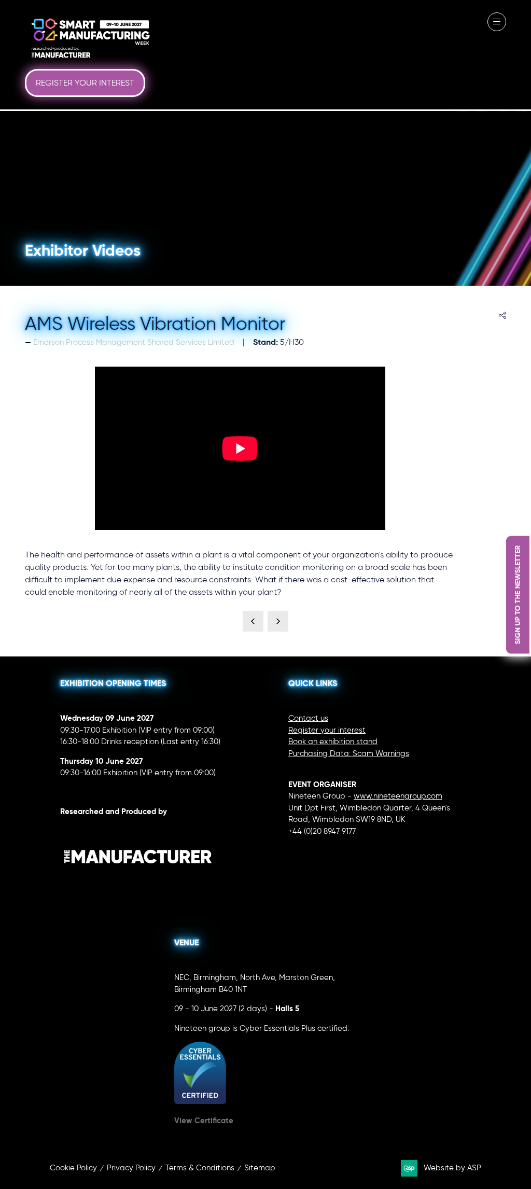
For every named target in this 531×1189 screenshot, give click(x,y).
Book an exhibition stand (333, 741)
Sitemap (259, 1167)
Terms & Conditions (199, 1167)
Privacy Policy (131, 1167)
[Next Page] (278, 621)
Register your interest (327, 730)
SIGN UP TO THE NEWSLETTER (517, 594)
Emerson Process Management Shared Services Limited (133, 342)
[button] (85, 83)
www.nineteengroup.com (398, 796)
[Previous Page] (253, 621)
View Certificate (203, 1120)
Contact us (308, 718)
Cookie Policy (73, 1167)
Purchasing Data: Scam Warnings (348, 753)
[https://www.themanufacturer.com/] (138, 885)
